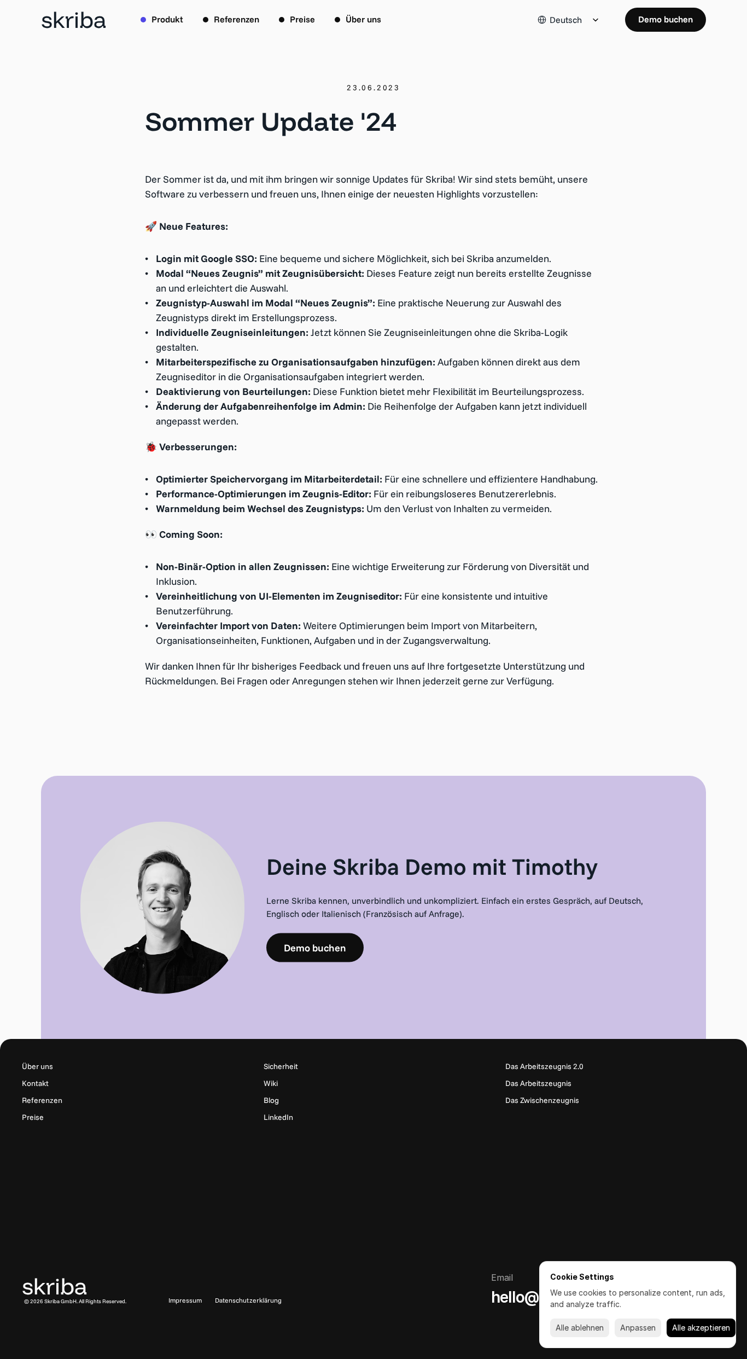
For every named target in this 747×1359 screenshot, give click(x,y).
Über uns (37, 1066)
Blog (271, 1100)
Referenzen (42, 1100)
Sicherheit (281, 1066)
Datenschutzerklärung (248, 1300)
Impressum (185, 1300)
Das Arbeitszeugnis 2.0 (544, 1066)
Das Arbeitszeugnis (538, 1083)
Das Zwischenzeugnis (542, 1100)
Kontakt (35, 1083)
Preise (33, 1117)
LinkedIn (278, 1117)
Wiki (271, 1083)
